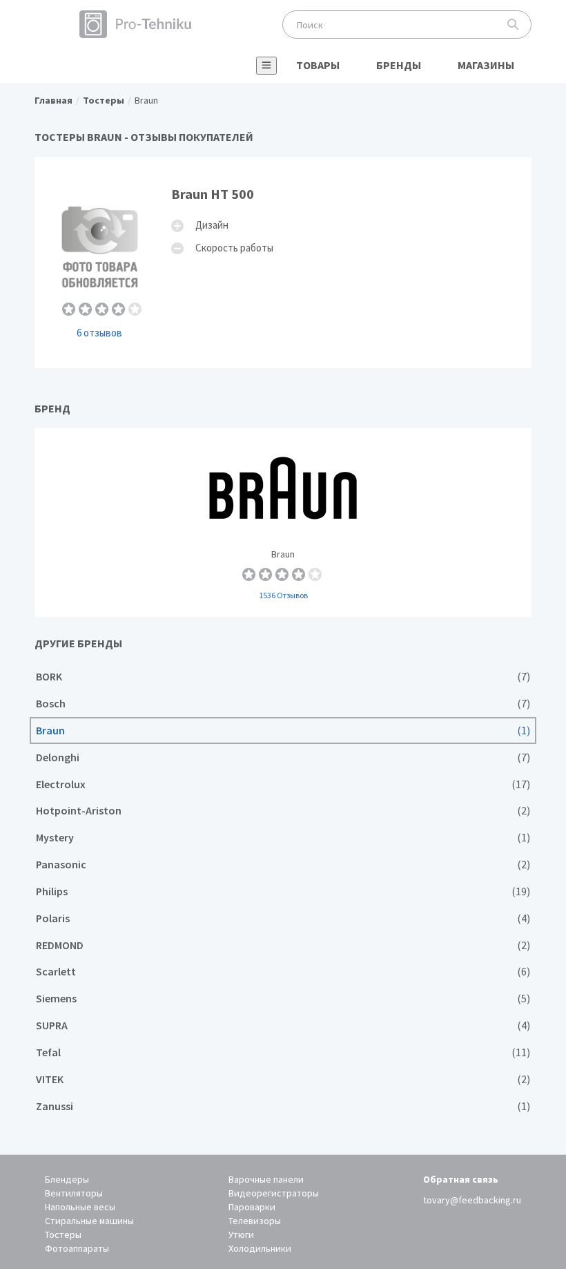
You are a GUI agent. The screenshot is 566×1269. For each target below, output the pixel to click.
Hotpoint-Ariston (283, 811)
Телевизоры (254, 1220)
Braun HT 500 (283, 262)
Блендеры (67, 1179)
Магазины (486, 65)
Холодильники (259, 1248)
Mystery (283, 838)
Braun (283, 522)
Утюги (241, 1234)
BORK (283, 677)
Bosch (283, 703)
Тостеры (63, 1234)
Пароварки (251, 1207)
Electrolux (283, 784)
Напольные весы (80, 1207)
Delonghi (283, 757)
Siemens (283, 998)
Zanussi (283, 1106)
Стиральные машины (89, 1220)
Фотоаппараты (77, 1248)
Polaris (283, 918)
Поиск (513, 24)
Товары (318, 65)
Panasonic (283, 864)
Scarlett (283, 972)
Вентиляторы (74, 1193)
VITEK (283, 1079)
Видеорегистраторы (273, 1193)
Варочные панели (266, 1179)
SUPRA (283, 1025)
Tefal (283, 1052)
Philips (283, 891)
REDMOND (283, 945)
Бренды (398, 65)
